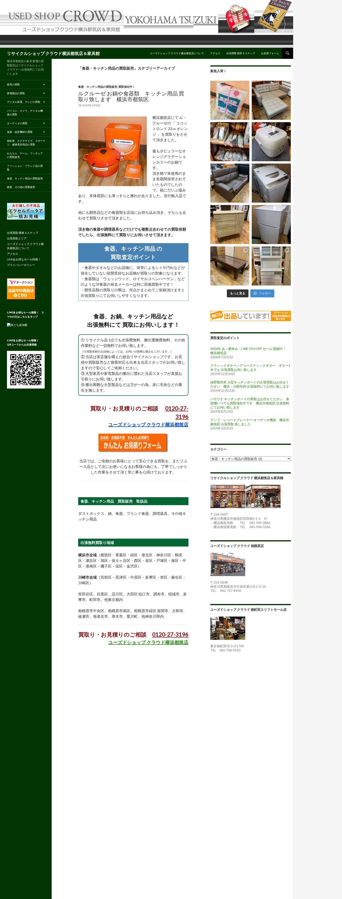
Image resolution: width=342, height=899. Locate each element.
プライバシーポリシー (21, 265)
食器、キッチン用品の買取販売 (25, 178)
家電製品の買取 (16, 93)
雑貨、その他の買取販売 (21, 186)
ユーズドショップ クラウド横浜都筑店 (148, 424)
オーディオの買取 (17, 123)
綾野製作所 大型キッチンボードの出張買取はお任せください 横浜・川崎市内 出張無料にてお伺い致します (249, 384)
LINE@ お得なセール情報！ (24, 259)
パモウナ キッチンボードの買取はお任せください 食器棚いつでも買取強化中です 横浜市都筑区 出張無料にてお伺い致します (249, 403)
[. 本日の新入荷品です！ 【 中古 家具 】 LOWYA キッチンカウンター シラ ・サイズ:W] (229, 224)
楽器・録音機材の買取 (20, 131)
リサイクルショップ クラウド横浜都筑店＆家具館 (53, 53)
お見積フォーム (270, 53)
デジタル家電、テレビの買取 (23, 101)
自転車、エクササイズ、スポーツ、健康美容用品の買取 (25, 142)
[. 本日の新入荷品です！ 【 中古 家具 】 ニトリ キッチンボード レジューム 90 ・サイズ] (271, 265)
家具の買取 (13, 84)
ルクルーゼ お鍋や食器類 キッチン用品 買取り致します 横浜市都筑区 (131, 96)
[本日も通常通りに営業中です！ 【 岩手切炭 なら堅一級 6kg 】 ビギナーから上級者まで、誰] (229, 100)
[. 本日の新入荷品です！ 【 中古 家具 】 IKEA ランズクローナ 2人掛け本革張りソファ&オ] (271, 100)
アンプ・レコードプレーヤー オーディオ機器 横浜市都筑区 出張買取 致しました (249, 422)
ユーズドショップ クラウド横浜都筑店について (177, 53)
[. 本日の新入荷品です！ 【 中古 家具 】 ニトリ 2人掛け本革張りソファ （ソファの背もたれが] (229, 183)
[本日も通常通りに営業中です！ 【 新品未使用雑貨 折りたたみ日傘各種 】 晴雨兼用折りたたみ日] (229, 141)
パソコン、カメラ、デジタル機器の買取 (25, 112)
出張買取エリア (17, 238)
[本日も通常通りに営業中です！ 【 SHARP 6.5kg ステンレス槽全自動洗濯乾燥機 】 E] (271, 183)
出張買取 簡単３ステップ (240, 53)
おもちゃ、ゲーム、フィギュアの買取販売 (25, 155)
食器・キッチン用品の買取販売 (97, 86)
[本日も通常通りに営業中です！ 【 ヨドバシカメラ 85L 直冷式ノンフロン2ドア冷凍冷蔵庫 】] (271, 224)
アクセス (215, 53)
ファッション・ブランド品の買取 (25, 167)
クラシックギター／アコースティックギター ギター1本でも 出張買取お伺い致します (250, 367)
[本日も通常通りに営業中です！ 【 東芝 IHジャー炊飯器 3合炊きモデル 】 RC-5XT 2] (271, 141)
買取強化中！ (126, 86)
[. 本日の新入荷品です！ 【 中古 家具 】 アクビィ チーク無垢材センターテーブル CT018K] (229, 265)
